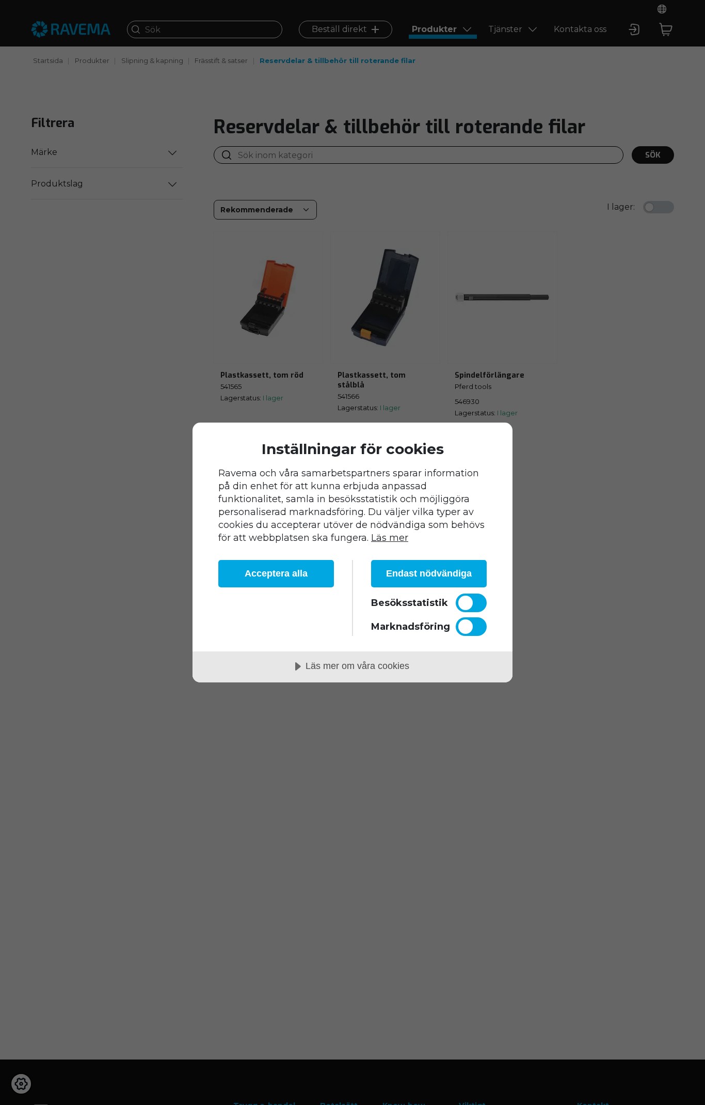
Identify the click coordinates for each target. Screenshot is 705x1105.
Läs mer (389, 537)
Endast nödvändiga (429, 573)
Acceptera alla (276, 573)
